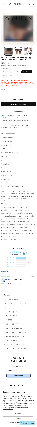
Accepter (18, 413)
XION (21, 76)
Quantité (4, 89)
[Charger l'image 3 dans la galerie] (28, 51)
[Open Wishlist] (29, 4)
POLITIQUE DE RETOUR (12, 324)
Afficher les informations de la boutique (16, 120)
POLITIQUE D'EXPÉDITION (13, 328)
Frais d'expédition (5, 65)
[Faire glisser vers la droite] (35, 51)
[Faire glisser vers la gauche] (2, 51)
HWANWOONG (9, 76)
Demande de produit (11, 340)
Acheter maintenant (18, 104)
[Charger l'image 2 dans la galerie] (18, 51)
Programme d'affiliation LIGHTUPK (15, 348)
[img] (5, 277)
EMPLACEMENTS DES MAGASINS (15, 304)
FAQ (5, 308)
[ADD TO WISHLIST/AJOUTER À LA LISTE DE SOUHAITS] (18, 109)
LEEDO (6, 72)
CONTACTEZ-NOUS (10, 316)
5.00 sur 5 (23, 252)
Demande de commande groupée (15, 344)
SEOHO (16, 72)
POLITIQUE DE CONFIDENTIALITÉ (16, 332)
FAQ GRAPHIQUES (10, 312)
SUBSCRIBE (18, 376)
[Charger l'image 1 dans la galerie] (8, 51)
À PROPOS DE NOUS (11, 300)
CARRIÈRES (8, 320)
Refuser (18, 418)
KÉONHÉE (27, 71)
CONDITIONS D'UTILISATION (14, 336)
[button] (4, 4)
